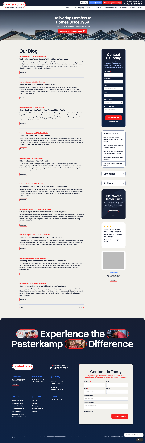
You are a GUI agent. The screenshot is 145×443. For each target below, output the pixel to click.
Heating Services (17, 400)
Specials (34, 403)
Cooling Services (17, 403)
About (132, 8)
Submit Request (113, 118)
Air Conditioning (43, 133)
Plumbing (89, 8)
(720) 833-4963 (133, 3)
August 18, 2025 (31, 235)
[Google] (52, 400)
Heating (41, 107)
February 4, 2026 (31, 133)
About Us (34, 400)
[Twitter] (61, 400)
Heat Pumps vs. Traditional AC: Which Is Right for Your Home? (43, 286)
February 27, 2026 (32, 82)
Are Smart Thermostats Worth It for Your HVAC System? (40, 237)
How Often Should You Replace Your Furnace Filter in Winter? (42, 110)
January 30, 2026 (31, 158)
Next (80, 308)
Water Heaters (41, 56)
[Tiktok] (58, 400)
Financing (35, 406)
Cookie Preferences (60, 436)
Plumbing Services (18, 409)
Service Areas (123, 8)
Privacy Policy (50, 436)
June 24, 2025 (30, 283)
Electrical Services (18, 414)
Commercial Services (110, 8)
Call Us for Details (113, 210)
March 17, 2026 (31, 56)
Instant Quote (94, 3)
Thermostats (46, 235)
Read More (23, 72)
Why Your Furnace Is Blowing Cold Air (33, 161)
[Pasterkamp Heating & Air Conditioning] (14, 5)
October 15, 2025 (31, 184)
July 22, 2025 (30, 258)
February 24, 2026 (32, 107)
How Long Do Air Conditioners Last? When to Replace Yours (42, 261)
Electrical (98, 8)
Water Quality (16, 411)
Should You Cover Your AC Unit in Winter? (35, 135)
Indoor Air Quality (45, 209)
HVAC (72, 8)
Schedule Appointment (111, 3)
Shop (83, 3)
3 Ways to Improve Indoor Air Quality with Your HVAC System (42, 212)
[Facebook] (54, 400)
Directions (113, 280)
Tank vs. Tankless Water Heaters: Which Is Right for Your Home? (44, 59)
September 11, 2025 (32, 209)
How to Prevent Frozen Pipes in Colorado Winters (38, 84)
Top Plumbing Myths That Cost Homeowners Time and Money (43, 186)
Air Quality (81, 8)
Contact (139, 8)
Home (67, 8)
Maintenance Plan (37, 409)
